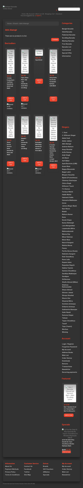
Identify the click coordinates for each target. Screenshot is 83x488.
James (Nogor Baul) (69, 206)
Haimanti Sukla (67, 197)
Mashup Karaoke (68, 41)
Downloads (66, 361)
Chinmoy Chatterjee (69, 180)
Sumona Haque (67, 315)
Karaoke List (66, 47)
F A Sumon (66, 189)
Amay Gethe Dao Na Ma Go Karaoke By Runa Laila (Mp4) (53, 81)
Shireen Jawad (67, 292)
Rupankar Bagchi (68, 265)
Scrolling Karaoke (68, 38)
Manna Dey (66, 234)
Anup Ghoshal (67, 149)
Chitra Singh (66, 183)
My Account (30, 14)
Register (71, 344)
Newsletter (66, 369)
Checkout (59, 14)
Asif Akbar (66, 161)
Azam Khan (66, 166)
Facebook (27, 469)
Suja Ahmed (38, 60)
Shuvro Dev (66, 298)
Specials (46, 475)
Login (64, 344)
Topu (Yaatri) (67, 326)
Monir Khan (66, 240)
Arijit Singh (66, 155)
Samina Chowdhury (69, 271)
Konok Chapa (67, 220)
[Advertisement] (70, 93)
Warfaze (65, 329)
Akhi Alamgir (24, 23)
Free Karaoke (67, 44)
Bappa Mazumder (68, 169)
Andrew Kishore (67, 147)
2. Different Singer (69, 135)
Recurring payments (69, 372)
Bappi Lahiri (66, 172)
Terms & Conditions (12, 475)
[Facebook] (74, 5)
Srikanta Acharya (68, 307)
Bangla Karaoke (67, 29)
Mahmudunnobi (67, 231)
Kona (64, 217)
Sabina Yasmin (67, 268)
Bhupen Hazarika (68, 175)
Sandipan (65, 276)
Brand (15, 23)
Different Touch (68, 186)
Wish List (65, 355)
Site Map (27, 475)
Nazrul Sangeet (67, 242)
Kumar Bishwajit (68, 223)
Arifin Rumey (66, 152)
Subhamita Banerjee (69, 309)
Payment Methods (12, 469)
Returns (65, 364)
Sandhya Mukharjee (69, 274)
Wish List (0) (39, 14)
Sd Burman (66, 279)
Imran (64, 203)
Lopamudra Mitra (68, 228)
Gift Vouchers (48, 469)
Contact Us (28, 466)
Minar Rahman (67, 237)
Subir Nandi (66, 312)
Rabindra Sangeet (68, 254)
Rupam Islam (67, 262)
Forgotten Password (69, 347)
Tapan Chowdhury (68, 321)
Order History (67, 358)
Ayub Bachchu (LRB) (69, 163)
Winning (65, 332)
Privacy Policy (10, 472)
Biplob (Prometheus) (69, 178)
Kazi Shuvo (66, 209)
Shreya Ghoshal (68, 295)
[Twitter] (78, 5)
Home (24, 14)
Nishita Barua (67, 245)
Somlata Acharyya (69, 304)
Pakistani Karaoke (68, 35)
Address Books (67, 352)
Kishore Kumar (67, 214)
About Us (8, 466)
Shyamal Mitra (67, 301)
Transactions (67, 366)
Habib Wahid (66, 195)
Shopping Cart (50, 14)
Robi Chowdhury (68, 257)
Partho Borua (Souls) (70, 251)
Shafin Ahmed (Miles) (70, 282)
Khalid (64, 211)
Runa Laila (66, 259)
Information (66, 56)
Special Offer (67, 53)
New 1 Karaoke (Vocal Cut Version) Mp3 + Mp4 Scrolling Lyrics (70, 409)
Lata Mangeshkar (68, 226)
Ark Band (65, 158)
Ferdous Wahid (67, 192)
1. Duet (64, 132)
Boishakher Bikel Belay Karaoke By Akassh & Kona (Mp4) (38, 146)
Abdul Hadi (66, 138)
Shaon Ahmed (67, 290)
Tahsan (65, 318)
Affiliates (46, 472)
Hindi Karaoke (67, 32)
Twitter (27, 472)
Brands (45, 466)
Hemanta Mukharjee (69, 200)
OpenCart (12, 483)
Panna (64, 248)
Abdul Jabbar (67, 141)
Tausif (64, 324)
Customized (66, 50)
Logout (38, 15)
